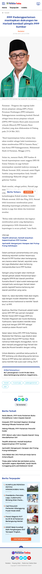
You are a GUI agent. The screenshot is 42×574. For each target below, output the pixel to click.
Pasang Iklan (16, 563)
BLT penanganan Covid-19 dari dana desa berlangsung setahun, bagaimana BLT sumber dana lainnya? (20, 373)
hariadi (6, 383)
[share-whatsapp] (22, 399)
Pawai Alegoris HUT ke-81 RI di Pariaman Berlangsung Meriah (14, 518)
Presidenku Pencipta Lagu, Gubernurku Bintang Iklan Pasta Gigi (14, 497)
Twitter (22, 561)
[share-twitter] (19, 399)
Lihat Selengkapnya (20, 539)
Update (29, 192)
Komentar (22, 405)
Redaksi (8, 563)
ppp (5, 386)
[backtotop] (21, 548)
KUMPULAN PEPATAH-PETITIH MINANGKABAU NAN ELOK (15, 487)
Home (4, 8)
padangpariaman (31, 383)
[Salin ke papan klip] (26, 399)
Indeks (24, 8)
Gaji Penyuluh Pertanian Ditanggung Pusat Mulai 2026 (15, 508)
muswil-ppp (17, 383)
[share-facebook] (15, 399)
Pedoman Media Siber (29, 563)
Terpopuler (14, 8)
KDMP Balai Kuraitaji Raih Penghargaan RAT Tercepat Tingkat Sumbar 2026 (15, 529)
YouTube (30, 561)
